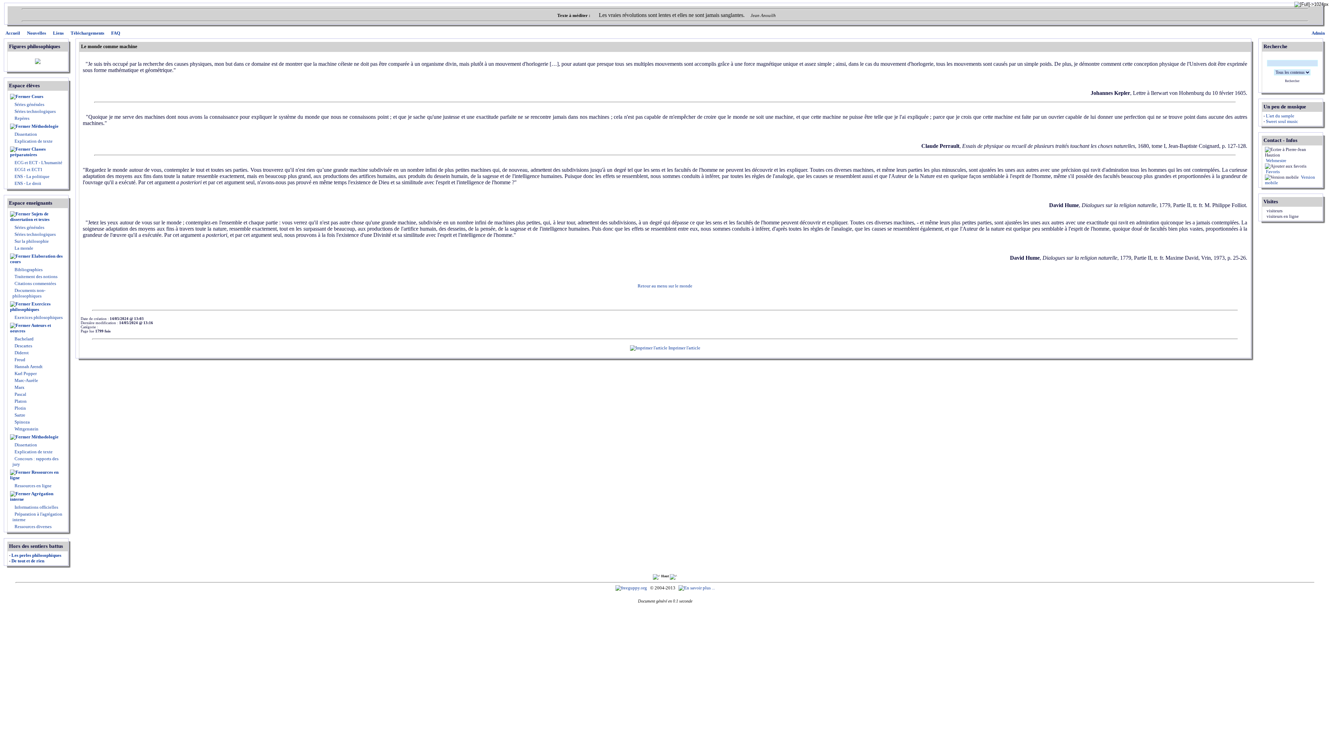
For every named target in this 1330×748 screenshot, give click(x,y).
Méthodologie (45, 126)
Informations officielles (36, 507)
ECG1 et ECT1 (28, 169)
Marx (19, 387)
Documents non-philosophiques (28, 293)
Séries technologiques (35, 111)
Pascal (20, 394)
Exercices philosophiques (30, 306)
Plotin (20, 408)
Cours (37, 96)
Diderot (21, 352)
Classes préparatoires (28, 151)
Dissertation (26, 134)
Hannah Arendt (28, 366)
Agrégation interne (31, 496)
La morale (23, 248)
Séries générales (29, 104)
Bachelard (24, 338)
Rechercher (1292, 81)
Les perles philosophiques (36, 555)
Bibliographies (29, 269)
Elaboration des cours (36, 258)
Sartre (19, 415)
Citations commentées (35, 283)
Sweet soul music (1282, 121)
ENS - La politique (32, 176)
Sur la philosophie (32, 241)
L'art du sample (1280, 115)
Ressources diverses (33, 526)
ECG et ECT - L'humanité (38, 162)
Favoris (1272, 171)
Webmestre (1275, 160)
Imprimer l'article (683, 347)
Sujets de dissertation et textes (30, 216)
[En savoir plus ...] (697, 587)
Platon (20, 401)
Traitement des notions (36, 276)
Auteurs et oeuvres (30, 328)
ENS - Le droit (27, 183)
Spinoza (22, 422)
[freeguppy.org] (631, 587)
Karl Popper (25, 373)
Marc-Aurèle (26, 380)
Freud (19, 359)
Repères (22, 118)
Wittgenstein (26, 428)
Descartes (23, 345)
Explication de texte (34, 141)
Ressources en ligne (34, 475)
